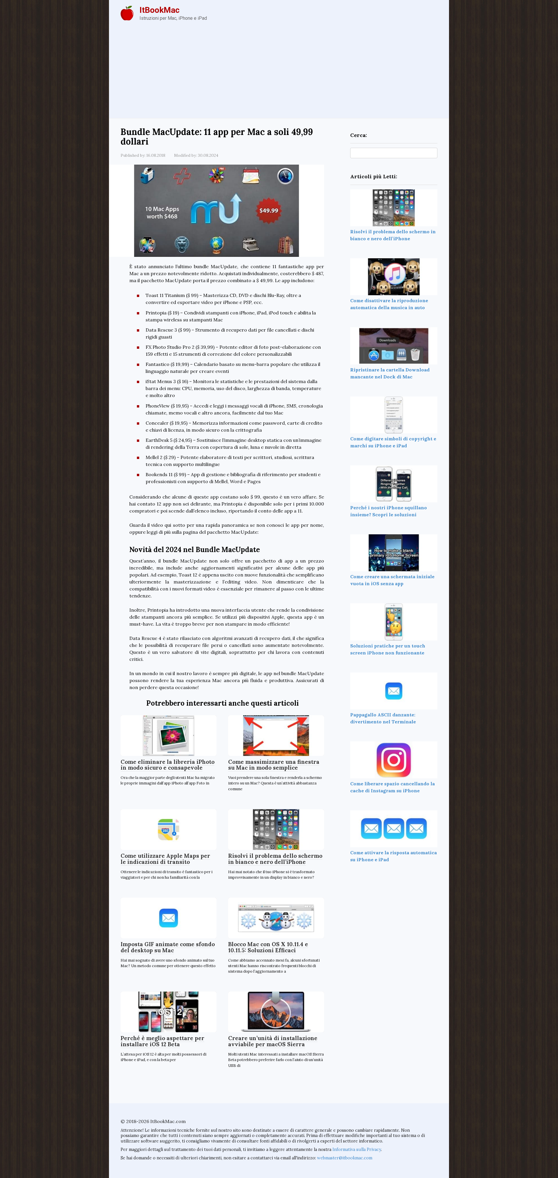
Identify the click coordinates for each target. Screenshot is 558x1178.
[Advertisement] (279, 74)
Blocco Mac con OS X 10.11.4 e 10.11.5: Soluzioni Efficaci (268, 947)
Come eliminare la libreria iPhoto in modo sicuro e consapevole (167, 764)
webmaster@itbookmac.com (344, 1158)
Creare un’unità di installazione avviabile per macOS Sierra (272, 1041)
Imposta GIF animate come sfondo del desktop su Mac (168, 947)
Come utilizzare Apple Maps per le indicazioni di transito (165, 858)
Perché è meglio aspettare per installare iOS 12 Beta (162, 1041)
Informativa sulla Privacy (356, 1149)
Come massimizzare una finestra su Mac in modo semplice (273, 764)
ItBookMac (160, 10)
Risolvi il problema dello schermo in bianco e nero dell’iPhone (275, 858)
